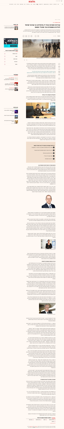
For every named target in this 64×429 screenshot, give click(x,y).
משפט (37, 4)
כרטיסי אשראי (12, 77)
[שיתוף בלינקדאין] (59, 72)
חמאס (44, 419)
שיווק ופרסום (21, 4)
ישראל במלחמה (57, 22)
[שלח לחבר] (59, 74)
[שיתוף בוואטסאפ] (26, 36)
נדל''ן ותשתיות (41, 4)
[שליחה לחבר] (31, 36)
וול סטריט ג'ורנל (11, 4)
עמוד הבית (59, 19)
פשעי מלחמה (38, 419)
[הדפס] (38, 36)
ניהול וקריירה (28, 4)
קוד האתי (36, 426)
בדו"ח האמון (31, 426)
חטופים (53, 421)
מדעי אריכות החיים (11, 87)
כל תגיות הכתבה (53, 423)
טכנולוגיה (34, 4)
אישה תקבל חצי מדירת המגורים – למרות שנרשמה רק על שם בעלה (9, 27)
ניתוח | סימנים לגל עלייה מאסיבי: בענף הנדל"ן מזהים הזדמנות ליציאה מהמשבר (41, 72)
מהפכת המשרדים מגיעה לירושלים (9, 115)
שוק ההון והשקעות (46, 4)
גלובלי (31, 4)
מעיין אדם (13, 82)
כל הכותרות (51, 4)
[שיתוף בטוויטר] (24, 36)
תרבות (15, 4)
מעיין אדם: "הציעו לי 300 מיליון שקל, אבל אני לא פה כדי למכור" (9, 84)
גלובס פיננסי (55, 4)
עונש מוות (30, 419)
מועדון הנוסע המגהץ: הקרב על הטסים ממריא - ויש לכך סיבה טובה (9, 79)
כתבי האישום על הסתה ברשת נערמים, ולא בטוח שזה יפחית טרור (43, 71)
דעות (24, 4)
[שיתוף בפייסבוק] (29, 36)
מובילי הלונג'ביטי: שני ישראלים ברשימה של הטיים (9, 89)
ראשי (58, 4)
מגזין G (18, 4)
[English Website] (62, 4)
